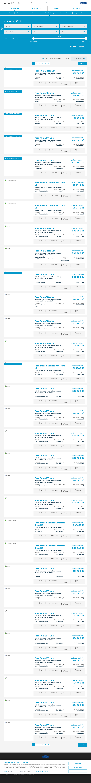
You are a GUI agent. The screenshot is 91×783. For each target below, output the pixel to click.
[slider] (33, 38)
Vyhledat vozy (77, 47)
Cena (59, 36)
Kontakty (76, 8)
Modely (9, 13)
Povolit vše (78, 763)
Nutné (10, 771)
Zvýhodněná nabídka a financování (28, 13)
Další (82, 64)
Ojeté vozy (36, 8)
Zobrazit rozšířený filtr (12, 39)
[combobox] (17, 26)
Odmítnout (78, 771)
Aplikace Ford (79, 13)
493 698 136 (24, 3)
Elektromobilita (65, 13)
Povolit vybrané (77, 767)
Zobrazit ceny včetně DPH (53, 58)
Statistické (27, 771)
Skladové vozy (49, 13)
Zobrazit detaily (41, 771)
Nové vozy (15, 8)
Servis (56, 8)
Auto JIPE (9, 3)
